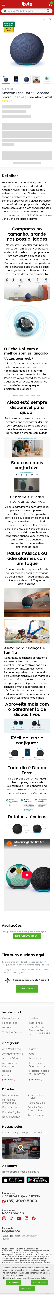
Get (31, 1054)
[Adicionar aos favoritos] (44, 19)
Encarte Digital (11, 1112)
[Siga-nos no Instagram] (4, 1219)
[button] (6, 79)
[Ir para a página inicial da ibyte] (27, 4)
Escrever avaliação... (27, 936)
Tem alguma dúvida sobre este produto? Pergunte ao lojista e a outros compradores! (26, 963)
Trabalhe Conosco (13, 1032)
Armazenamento (12, 1054)
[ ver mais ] (8, 1079)
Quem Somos (10, 1018)
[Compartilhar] (50, 19)
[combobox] (27, 10)
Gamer (33, 1049)
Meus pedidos (10, 1095)
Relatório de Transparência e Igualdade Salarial (39, 1030)
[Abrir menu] (3, 4)
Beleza (6, 1071)
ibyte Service (36, 1115)
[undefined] (27, 46)
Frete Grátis (9, 1107)
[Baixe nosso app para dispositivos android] (37, 1179)
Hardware (35, 1058)
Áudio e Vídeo (10, 1058)
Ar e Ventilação (11, 1049)
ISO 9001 (7, 1027)
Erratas (33, 1018)
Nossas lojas (9, 1023)
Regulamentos (11, 1117)
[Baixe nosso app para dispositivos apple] (13, 1179)
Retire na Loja (36, 1103)
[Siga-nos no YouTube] (19, 1219)
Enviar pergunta (27, 989)
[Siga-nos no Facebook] (33, 1219)
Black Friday (36, 1023)
